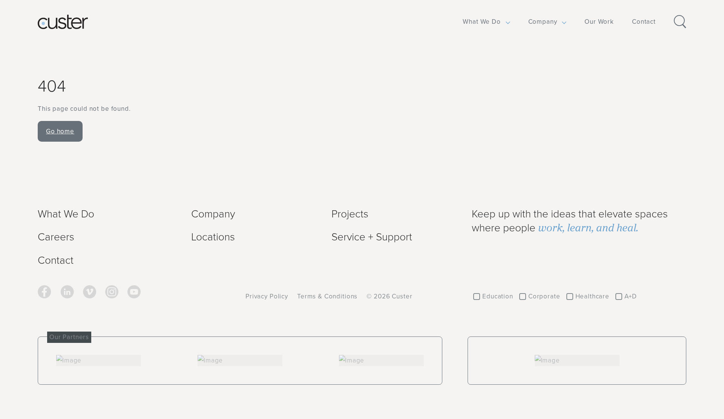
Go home (60, 131)
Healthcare (592, 296)
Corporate (544, 296)
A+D (630, 296)
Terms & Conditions (327, 296)
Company (542, 21)
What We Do (482, 21)
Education (497, 296)
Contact (644, 21)
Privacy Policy (266, 296)
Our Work (599, 21)
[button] (482, 22)
